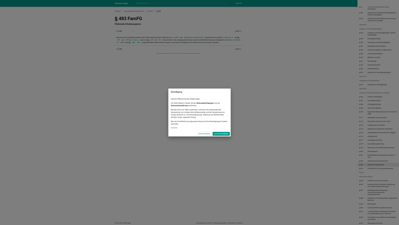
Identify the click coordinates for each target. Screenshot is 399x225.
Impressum (174, 128)
